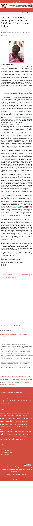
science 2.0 (20, 430)
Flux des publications (6, 449)
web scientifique (19, 435)
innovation (3, 420)
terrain (24, 433)
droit (14, 414)
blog (19, 412)
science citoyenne (27, 430)
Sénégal (20, 433)
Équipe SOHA (6, 30)
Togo (28, 433)
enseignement (4, 417)
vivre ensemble (10, 435)
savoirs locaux (12, 430)
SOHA (15, 433)
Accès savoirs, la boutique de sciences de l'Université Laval (14, 397)
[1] (16, 158)
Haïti (23, 417)
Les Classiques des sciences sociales (9, 402)
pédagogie (2, 428)
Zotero (30, 435)
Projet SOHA (24, 426)
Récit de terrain (17, 32)
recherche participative (12, 428)
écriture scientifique (21, 438)
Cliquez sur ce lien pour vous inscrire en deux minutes (12, 327)
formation (17, 417)
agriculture (9, 412)
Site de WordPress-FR (6, 453)
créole (11, 414)
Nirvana (18, 473)
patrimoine (16, 426)
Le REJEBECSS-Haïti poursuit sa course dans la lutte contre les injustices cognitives (8, 274)
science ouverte (7, 433)
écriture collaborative (7, 438)
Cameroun (22, 412)
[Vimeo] (13, 2)
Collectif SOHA (23, 378)
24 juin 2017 (14, 30)
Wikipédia (25, 435)
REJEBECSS (22, 428)
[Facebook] (19, 2)
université (3, 435)
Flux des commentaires (6, 451)
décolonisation (18, 414)
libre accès (18, 423)
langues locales (9, 423)
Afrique (3, 412)
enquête (24, 414)
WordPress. (24, 473)
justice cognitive (16, 420)
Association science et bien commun (9, 394)
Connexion (3, 447)
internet (8, 420)
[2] (31, 230)
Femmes (11, 417)
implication (29, 417)
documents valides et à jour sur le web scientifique (13, 181)
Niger (12, 425)
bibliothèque (14, 412)
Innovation (11, 32)
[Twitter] (16, 2)
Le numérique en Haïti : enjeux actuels (25, 273)
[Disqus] (16, 299)
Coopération (7, 414)
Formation (5, 12)
